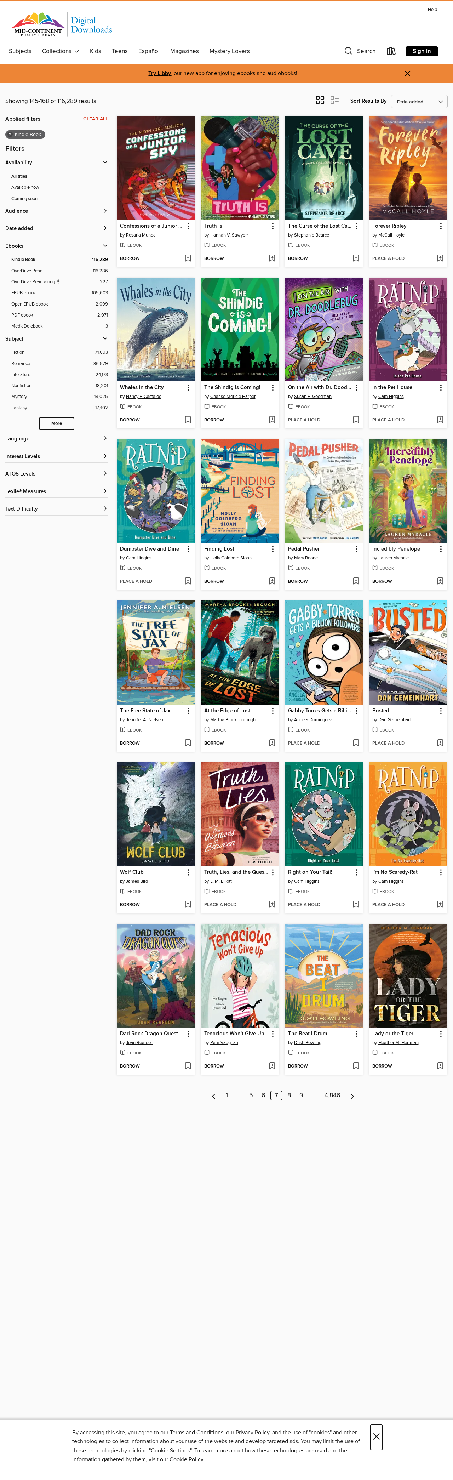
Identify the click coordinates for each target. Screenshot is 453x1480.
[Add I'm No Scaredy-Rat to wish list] (440, 905)
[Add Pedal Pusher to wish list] (355, 581)
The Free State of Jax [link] (145, 711)
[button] (359, 52)
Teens (120, 51)
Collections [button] (58, 51)
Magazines (184, 51)
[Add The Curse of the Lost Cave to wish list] (355, 258)
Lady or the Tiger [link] (392, 1034)
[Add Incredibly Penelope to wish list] (440, 581)
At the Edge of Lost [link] (227, 711)
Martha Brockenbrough (233, 720)
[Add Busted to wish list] (440, 743)
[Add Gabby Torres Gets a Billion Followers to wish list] (355, 743)
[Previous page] (214, 1095)
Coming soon (24, 198)
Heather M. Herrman (398, 1043)
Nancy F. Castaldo (143, 396)
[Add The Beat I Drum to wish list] (355, 1066)
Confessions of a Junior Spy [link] (152, 226)
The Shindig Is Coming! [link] (232, 388)
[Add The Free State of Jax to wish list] (187, 743)
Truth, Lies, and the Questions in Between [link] (236, 872)
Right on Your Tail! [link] (310, 872)
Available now (25, 187)
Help (432, 9)
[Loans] (391, 52)
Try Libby (159, 73)
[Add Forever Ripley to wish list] (440, 258)
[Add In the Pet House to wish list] (440, 420)
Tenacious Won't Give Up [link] (234, 1034)
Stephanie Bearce (311, 235)
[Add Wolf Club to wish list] (187, 905)
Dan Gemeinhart (394, 720)
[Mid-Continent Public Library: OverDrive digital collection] (62, 24)
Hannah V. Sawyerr (229, 235)
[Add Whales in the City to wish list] (187, 420)
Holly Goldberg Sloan (231, 558)
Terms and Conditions (196, 1432)
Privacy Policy (252, 1432)
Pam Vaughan (224, 1043)
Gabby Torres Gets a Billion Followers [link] (320, 711)
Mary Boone (306, 558)
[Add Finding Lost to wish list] (272, 581)
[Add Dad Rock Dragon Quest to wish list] (187, 1066)
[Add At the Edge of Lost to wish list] (272, 743)
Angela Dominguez (313, 720)
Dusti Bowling (307, 1043)
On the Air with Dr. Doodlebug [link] (320, 388)
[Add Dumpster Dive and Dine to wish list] (187, 581)
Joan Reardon (139, 1043)
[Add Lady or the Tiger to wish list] (440, 1066)
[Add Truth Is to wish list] (272, 258)
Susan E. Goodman (313, 396)
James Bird (137, 881)
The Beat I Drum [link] (307, 1034)
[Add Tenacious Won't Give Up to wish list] (272, 1066)
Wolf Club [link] (132, 872)
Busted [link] (380, 711)
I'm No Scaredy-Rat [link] (395, 872)
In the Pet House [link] (392, 388)
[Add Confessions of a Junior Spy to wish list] (187, 258)
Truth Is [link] (213, 226)
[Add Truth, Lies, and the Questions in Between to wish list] (272, 905)
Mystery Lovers (230, 51)
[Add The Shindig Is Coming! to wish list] (272, 420)
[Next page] (352, 1095)
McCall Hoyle (391, 235)
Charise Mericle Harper (233, 396)
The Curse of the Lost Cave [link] (320, 226)
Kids (95, 51)
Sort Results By (368, 101)
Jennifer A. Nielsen (144, 720)
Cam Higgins (391, 396)
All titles (19, 176)
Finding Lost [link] (219, 549)
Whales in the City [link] (142, 388)
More (56, 424)
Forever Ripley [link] (389, 226)
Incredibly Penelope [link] (396, 549)
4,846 (332, 1095)
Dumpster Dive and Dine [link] (149, 549)
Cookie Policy (186, 1459)
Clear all (95, 119)
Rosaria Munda (141, 235)
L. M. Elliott (221, 881)
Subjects (20, 51)
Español (149, 51)
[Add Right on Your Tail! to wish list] (355, 905)
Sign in (422, 51)
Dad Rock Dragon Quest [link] (149, 1034)
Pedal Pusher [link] (304, 549)
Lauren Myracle (393, 558)
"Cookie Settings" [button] (170, 1450)
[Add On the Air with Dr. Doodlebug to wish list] (355, 420)
